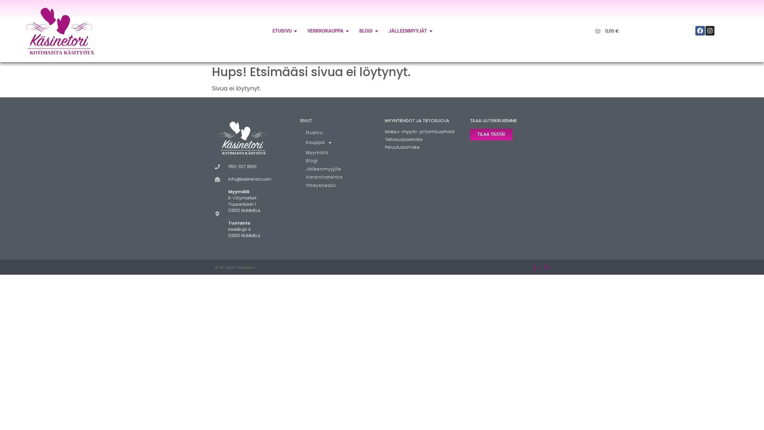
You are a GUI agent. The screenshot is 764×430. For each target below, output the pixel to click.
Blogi (312, 161)
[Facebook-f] (535, 267)
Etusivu (314, 133)
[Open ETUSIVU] (295, 31)
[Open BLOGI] (376, 31)
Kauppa (315, 142)
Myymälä (317, 153)
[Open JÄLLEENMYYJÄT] (431, 31)
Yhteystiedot (321, 185)
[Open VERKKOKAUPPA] (347, 31)
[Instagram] (547, 267)
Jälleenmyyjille (323, 169)
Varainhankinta (324, 177)
